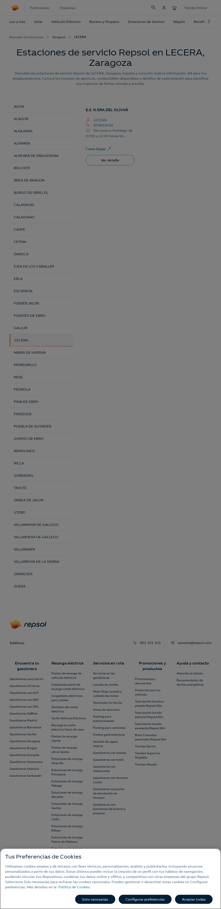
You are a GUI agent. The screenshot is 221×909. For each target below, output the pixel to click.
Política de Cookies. (74, 887)
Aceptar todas (194, 899)
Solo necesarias (95, 899)
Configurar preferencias (145, 899)
